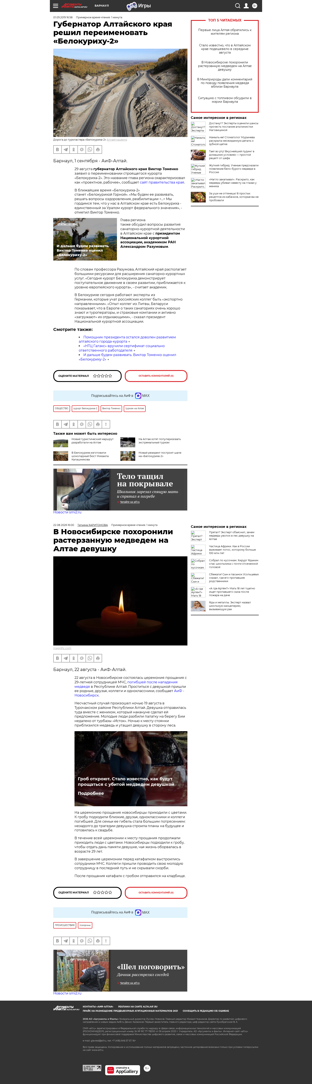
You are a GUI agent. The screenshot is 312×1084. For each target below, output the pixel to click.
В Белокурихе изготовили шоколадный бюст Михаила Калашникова (90, 456)
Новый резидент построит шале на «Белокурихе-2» (160, 454)
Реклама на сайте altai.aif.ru (137, 1006)
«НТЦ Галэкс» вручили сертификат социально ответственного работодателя (122, 348)
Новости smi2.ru (67, 512)
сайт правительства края (162, 182)
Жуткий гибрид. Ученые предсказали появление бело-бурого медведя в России (234, 169)
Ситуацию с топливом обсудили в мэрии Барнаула (225, 100)
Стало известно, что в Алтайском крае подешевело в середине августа (225, 49)
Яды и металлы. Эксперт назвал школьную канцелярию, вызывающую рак (230, 606)
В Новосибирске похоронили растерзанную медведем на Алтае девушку (225, 66)
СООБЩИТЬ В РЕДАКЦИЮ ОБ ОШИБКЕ (206, 1011)
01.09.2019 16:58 (63, 17)
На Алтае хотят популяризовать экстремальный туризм (160, 440)
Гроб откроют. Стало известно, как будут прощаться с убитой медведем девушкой (126, 781)
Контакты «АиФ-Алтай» (98, 1006)
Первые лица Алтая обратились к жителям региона (225, 32)
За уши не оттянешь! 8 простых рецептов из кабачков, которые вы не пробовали (234, 197)
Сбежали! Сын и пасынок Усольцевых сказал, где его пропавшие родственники (234, 578)
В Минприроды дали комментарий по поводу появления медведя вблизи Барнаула (224, 83)
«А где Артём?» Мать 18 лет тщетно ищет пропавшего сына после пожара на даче (232, 592)
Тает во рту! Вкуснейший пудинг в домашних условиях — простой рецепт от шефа (231, 155)
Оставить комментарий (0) (156, 376)
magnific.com (62, 648)
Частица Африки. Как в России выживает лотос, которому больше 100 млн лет (232, 550)
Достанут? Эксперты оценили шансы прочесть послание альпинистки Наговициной (233, 127)
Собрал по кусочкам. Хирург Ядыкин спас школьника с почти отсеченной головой (233, 564)
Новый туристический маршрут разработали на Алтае (93, 440)
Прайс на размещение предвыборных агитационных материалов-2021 (130, 1011)
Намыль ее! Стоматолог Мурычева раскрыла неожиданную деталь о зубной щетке (232, 141)
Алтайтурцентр (117, 139)
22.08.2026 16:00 (63, 525)
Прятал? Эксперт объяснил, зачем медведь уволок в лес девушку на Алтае (231, 536)
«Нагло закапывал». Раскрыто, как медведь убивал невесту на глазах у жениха (233, 183)
